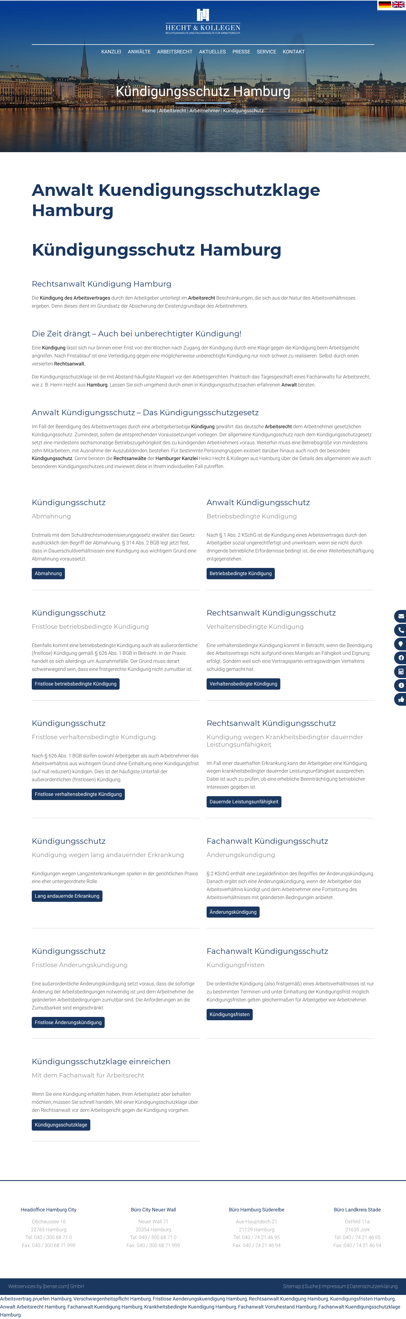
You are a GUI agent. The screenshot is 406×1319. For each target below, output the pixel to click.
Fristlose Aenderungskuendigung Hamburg (200, 1299)
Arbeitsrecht (175, 51)
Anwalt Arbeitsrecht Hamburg (32, 1307)
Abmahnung (48, 573)
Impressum (333, 1286)
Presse (241, 51)
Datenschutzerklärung (374, 1286)
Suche (311, 1286)
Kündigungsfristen (230, 1014)
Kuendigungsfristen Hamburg (362, 1299)
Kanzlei (111, 51)
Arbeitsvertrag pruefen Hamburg (36, 1299)
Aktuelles (212, 51)
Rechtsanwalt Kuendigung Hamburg (288, 1299)
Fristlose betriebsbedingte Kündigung (76, 684)
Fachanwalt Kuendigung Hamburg (104, 1307)
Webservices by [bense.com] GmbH (46, 1286)
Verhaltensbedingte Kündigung (243, 684)
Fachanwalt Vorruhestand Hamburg (277, 1307)
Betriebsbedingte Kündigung (241, 573)
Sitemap (292, 1286)
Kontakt (294, 51)
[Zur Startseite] (203, 32)
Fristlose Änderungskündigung (68, 1022)
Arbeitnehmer (204, 110)
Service (266, 51)
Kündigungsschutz (243, 110)
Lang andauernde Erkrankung (67, 896)
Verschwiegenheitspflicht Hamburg (112, 1299)
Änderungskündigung (233, 912)
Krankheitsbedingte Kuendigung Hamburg (190, 1307)
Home (149, 110)
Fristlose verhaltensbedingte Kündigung (78, 794)
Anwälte (139, 51)
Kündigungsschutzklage (61, 1125)
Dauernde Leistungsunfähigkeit (244, 801)
